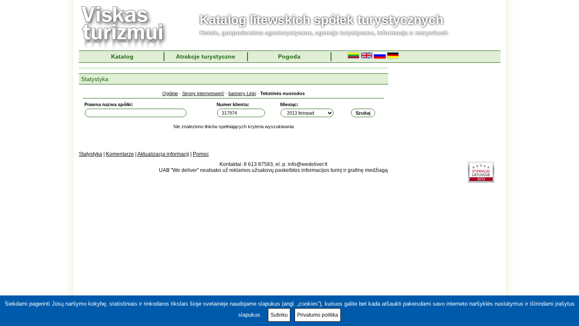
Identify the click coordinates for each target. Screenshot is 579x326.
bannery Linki (242, 93)
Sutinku (279, 315)
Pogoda (289, 56)
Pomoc (201, 154)
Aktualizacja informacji (163, 154)
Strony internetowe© (203, 93)
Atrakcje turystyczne (205, 56)
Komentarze (120, 154)
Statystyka (90, 154)
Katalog (122, 56)
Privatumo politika (317, 315)
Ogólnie (170, 93)
